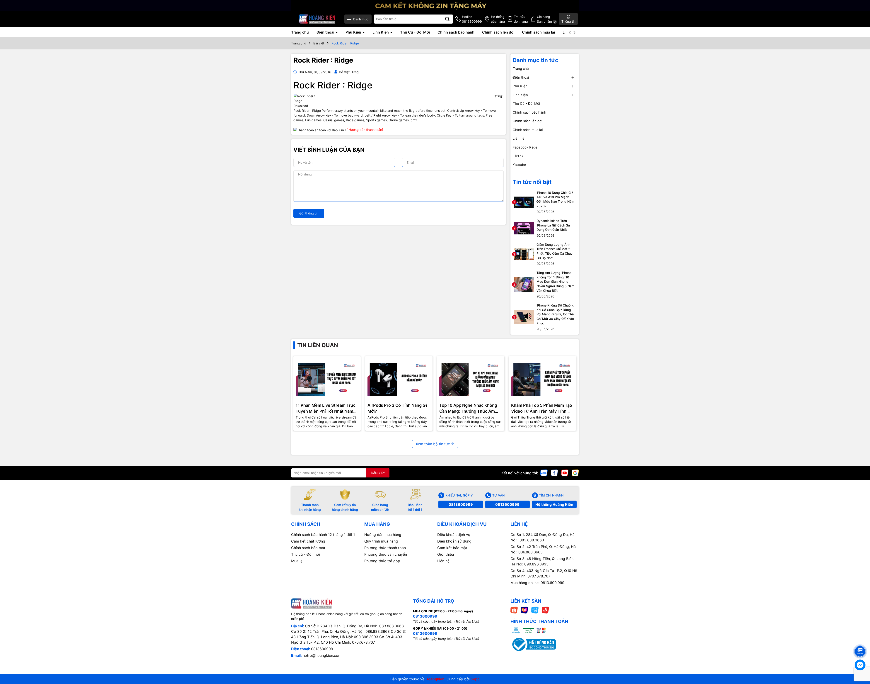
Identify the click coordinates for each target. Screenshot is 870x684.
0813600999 (461, 504)
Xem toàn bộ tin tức (433, 444)
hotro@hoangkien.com (322, 655)
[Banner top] (435, 5)
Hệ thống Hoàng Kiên (554, 504)
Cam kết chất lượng (308, 541)
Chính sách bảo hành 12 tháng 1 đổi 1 (323, 534)
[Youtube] (564, 472)
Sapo (475, 679)
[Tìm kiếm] (447, 19)
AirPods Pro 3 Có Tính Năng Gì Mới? (397, 408)
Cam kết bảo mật (452, 547)
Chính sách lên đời (498, 32)
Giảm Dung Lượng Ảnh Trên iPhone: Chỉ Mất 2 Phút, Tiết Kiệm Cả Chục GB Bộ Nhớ (554, 251)
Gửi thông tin (308, 213)
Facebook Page (525, 147)
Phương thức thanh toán (385, 547)
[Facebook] (554, 472)
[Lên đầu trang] (860, 643)
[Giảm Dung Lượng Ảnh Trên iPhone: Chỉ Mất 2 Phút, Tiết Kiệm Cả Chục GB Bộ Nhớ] (524, 254)
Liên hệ (518, 138)
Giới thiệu (445, 554)
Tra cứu (521, 19)
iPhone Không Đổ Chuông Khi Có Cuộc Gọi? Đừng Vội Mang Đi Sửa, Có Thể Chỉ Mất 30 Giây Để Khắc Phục (555, 314)
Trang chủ (300, 32)
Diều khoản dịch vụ (453, 534)
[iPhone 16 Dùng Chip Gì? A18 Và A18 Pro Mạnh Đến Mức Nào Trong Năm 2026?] (524, 202)
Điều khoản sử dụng (454, 541)
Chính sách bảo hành (455, 32)
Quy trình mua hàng (381, 541)
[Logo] (317, 19)
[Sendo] (545, 609)
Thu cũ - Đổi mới (305, 554)
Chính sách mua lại (538, 32)
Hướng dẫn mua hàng (382, 534)
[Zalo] (544, 472)
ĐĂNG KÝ (378, 473)
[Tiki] (535, 609)
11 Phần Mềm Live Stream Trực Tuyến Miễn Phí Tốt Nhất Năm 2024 (325, 408)
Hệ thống (498, 19)
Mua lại (297, 561)
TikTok (518, 156)
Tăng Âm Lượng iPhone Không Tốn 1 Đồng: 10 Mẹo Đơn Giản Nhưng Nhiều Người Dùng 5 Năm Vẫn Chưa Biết (555, 281)
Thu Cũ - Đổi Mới (415, 32)
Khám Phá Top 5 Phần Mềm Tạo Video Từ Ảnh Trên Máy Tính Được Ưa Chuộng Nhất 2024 (541, 408)
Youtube (519, 165)
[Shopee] (514, 609)
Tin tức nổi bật (532, 182)
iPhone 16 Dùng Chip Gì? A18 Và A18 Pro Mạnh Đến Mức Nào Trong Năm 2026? (555, 199)
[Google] (575, 472)
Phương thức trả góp (382, 561)
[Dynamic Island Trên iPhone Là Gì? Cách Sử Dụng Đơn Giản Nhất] (524, 228)
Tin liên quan (317, 345)
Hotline (472, 19)
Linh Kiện (381, 32)
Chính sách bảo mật (308, 547)
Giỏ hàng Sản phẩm (546, 19)
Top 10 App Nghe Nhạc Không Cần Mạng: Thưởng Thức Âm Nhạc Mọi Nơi (468, 408)
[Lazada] (524, 609)
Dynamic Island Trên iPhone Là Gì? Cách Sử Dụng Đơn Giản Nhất (553, 225)
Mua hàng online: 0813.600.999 (537, 582)
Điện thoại (326, 32)
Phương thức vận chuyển (385, 554)
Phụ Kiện (354, 32)
